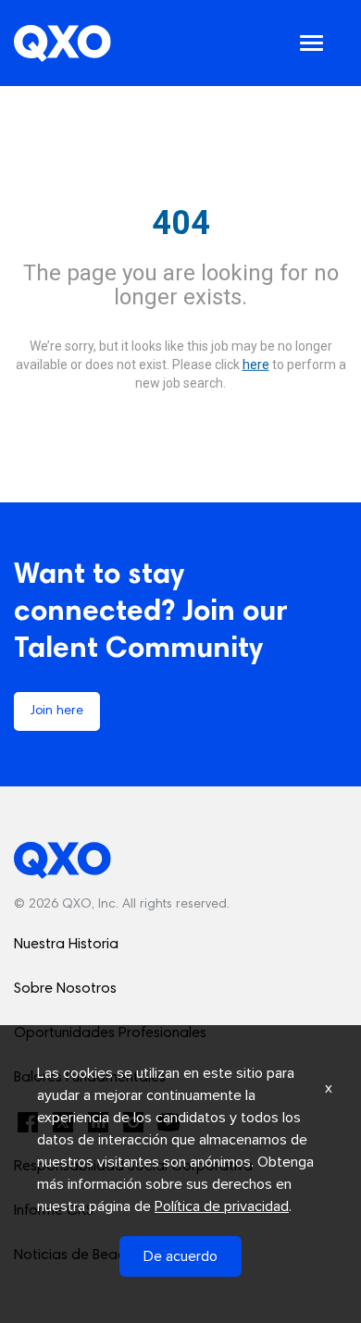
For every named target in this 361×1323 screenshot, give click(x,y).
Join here (57, 711)
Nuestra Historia (66, 944)
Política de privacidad (222, 1206)
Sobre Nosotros (65, 989)
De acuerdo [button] (180, 1256)
